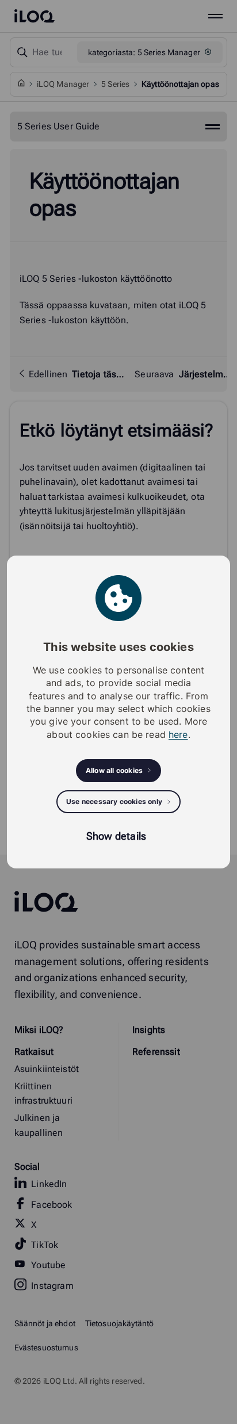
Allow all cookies (114, 770)
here (178, 734)
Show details (116, 836)
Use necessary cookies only (114, 801)
